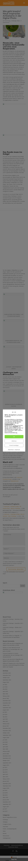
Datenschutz (11, 449)
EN (15, 412)
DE (12, 412)
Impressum (17, 449)
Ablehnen (14, 441)
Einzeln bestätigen (14, 445)
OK (14, 436)
